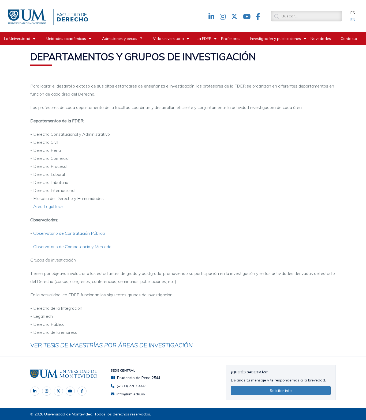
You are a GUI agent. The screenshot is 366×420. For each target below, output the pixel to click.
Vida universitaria (168, 38)
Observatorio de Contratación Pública (69, 233)
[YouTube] (70, 391)
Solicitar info (281, 390)
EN (352, 19)
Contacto (349, 38)
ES (352, 12)
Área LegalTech (48, 206)
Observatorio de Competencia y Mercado (72, 246)
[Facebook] (82, 391)
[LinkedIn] (34, 391)
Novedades (321, 38)
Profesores (230, 38)
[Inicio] (28, 15)
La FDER (204, 38)
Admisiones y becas (119, 38)
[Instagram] (46, 391)
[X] (58, 391)
